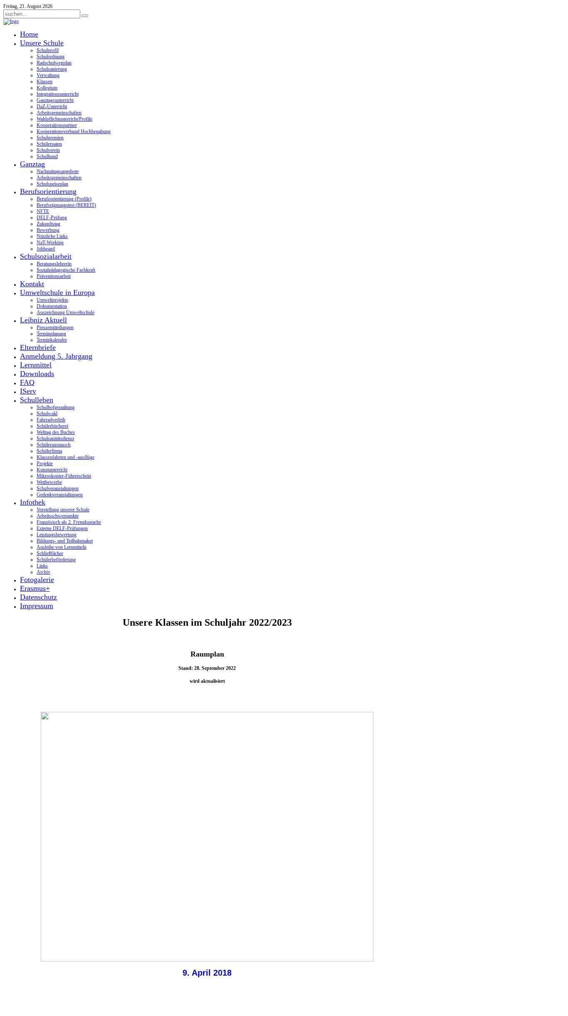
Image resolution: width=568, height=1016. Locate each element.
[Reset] (84, 16)
